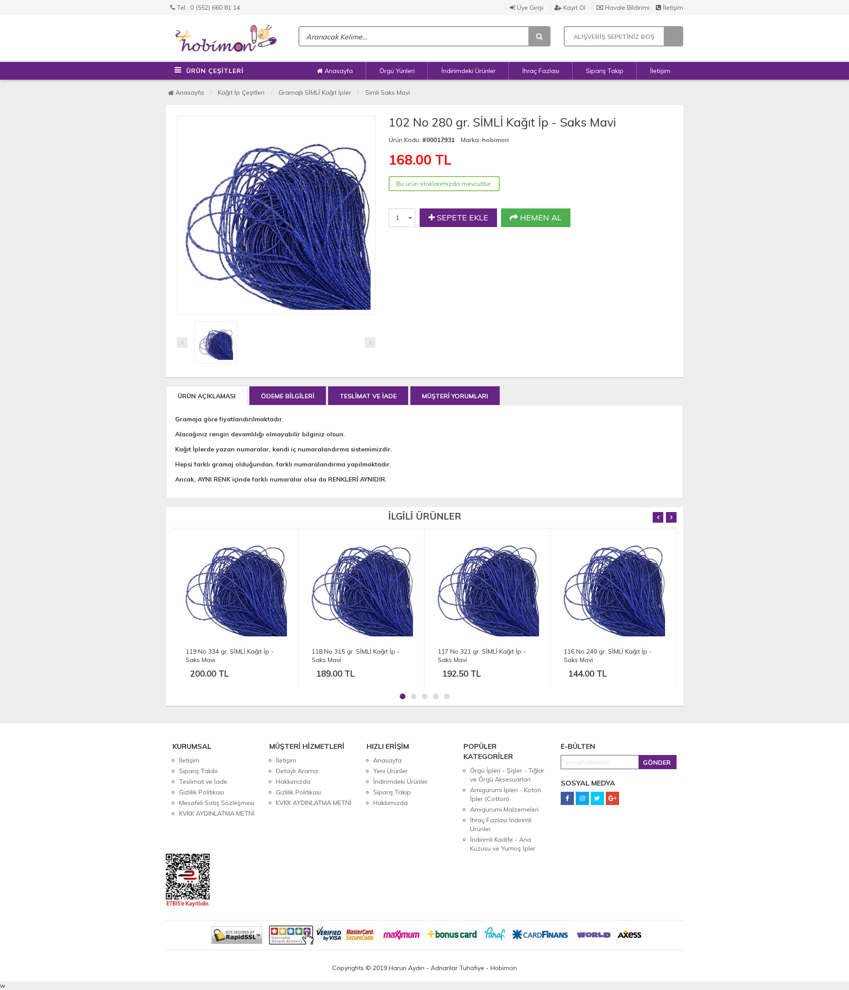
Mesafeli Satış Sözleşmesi (216, 803)
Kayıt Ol (573, 8)
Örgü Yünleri (397, 71)
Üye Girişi (529, 8)
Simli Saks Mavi (387, 92)
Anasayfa (338, 71)
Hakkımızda (293, 782)
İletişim (672, 8)
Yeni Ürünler (390, 771)
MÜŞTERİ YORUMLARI (455, 396)
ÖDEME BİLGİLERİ (287, 396)
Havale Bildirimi (626, 8)
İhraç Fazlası (540, 71)
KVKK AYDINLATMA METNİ (217, 813)
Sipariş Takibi (198, 771)
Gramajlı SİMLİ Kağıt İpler (315, 92)
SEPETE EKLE (461, 217)
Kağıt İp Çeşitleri (241, 92)
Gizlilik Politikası (201, 792)
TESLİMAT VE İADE (368, 396)
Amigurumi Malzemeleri (504, 809)
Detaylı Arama (297, 771)
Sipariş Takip (604, 71)
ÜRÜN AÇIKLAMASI (207, 396)
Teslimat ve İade (203, 782)
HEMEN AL (540, 217)
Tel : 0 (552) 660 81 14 (207, 8)
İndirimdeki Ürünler (468, 71)
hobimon (495, 140)
